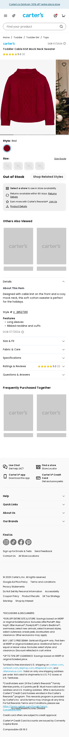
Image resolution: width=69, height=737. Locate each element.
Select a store (18, 188)
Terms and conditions (43, 581)
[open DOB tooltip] (64, 43)
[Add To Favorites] (64, 65)
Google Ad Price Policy (15, 581)
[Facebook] (21, 542)
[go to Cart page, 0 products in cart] (63, 16)
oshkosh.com (10, 668)
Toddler (18, 37)
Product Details (18, 206)
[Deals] (14, 16)
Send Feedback (43, 551)
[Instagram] (6, 542)
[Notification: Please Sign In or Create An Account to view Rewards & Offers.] (55, 16)
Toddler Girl (32, 37)
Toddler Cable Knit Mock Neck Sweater (29, 49)
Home (6, 37)
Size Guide (60, 158)
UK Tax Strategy (51, 596)
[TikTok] (13, 542)
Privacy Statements (14, 586)
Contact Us (9, 555)
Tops (46, 37)
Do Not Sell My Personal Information (22, 591)
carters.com (56, 664)
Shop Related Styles (48, 177)
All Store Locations (29, 555)
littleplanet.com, (44, 668)
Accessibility (52, 591)
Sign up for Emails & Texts (17, 551)
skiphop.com (26, 668)
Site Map (8, 600)
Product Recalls (31, 596)
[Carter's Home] (34, 15)
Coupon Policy (11, 596)
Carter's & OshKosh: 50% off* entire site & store (34, 4)
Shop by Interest (24, 600)
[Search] (61, 26)
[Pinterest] (28, 542)
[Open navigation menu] (5, 16)
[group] (27, 97)
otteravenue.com (12, 671)
